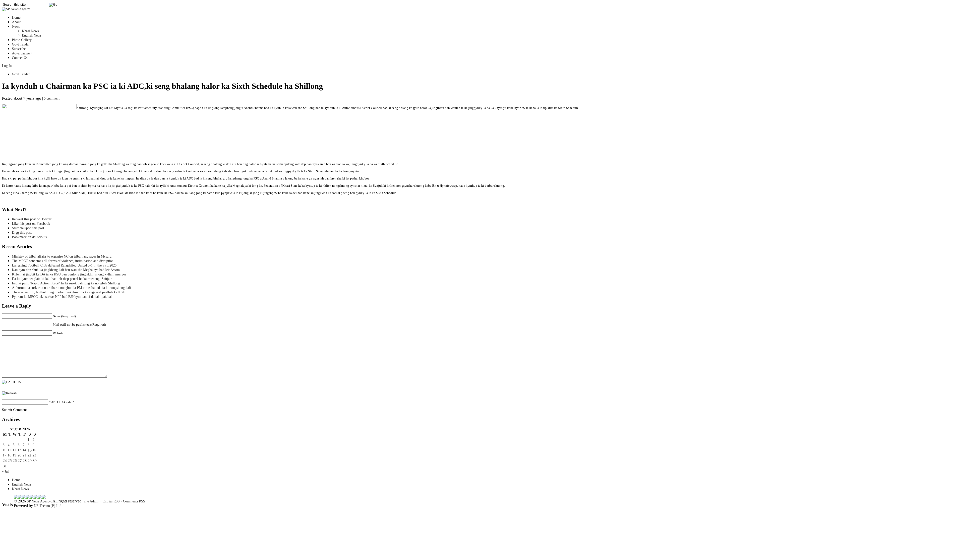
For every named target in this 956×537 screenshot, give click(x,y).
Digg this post (22, 232)
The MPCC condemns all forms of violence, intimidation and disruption (63, 261)
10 (4, 450)
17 (4, 455)
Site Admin (91, 501)
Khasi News (30, 31)
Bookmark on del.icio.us (29, 237)
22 (29, 455)
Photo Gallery (22, 40)
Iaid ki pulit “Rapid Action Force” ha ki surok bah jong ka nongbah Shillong (67, 283)
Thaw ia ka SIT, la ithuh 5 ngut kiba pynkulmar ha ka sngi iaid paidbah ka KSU (68, 292)
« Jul (5, 471)
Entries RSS (111, 501)
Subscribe (19, 49)
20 (19, 455)
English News (31, 35)
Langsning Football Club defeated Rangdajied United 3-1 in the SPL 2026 (65, 265)
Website (58, 333)
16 (34, 450)
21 (24, 455)
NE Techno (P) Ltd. (48, 506)
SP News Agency (39, 501)
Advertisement (22, 53)
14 (24, 450)
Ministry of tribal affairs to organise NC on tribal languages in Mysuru (62, 256)
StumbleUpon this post (28, 228)
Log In (7, 66)
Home (16, 17)
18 (9, 455)
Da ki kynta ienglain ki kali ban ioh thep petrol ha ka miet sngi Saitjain (62, 279)
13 (19, 450)
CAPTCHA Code (60, 402)
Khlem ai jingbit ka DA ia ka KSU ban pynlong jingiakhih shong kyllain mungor (69, 274)
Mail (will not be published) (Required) (79, 324)
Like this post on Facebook (31, 223)
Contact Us (19, 58)
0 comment (52, 98)
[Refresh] (9, 393)
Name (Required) (64, 316)
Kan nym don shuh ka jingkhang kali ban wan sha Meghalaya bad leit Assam (66, 270)
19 (14, 455)
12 (14, 450)
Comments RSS (134, 501)
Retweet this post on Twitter (32, 219)
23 (34, 455)
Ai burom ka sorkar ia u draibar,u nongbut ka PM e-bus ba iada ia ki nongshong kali (71, 288)
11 (9, 450)
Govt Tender (21, 44)
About (16, 22)
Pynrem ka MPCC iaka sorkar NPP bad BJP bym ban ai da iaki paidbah (62, 297)
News (16, 26)
